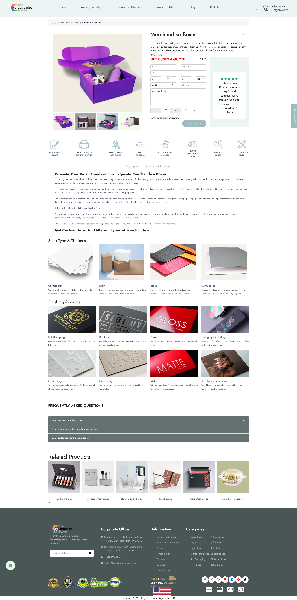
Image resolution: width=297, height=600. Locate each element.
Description (132, 166)
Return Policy (163, 553)
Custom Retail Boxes (69, 22)
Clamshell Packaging (233, 499)
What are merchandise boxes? (67, 420)
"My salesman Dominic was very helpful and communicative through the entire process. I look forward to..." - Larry (229, 97)
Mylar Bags (196, 542)
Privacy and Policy (166, 537)
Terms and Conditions (168, 542)
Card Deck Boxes (199, 499)
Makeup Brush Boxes (98, 499)
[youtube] (225, 579)
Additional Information (158, 166)
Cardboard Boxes (200, 553)
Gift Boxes (216, 542)
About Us (161, 548)
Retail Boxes (165, 499)
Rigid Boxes (197, 548)
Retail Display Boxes (131, 499)
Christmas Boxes (219, 559)
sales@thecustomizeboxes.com (120, 563)
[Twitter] (211, 579)
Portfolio (215, 7)
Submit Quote (194, 123)
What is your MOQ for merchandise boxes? (74, 429)
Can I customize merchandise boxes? (71, 438)
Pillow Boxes (217, 537)
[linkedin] (232, 579)
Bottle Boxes (217, 565)
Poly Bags (196, 565)
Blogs (192, 7)
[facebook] (205, 579)
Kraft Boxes (216, 548)
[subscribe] (90, 553)
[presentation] (48, 502)
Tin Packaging (198, 559)
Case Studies (163, 570)
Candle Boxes (218, 553)
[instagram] (218, 579)
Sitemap (161, 565)
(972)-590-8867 (279, 10)
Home (62, 7)
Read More (156, 55)
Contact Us (162, 559)
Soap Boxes (197, 537)
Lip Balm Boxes (64, 499)
